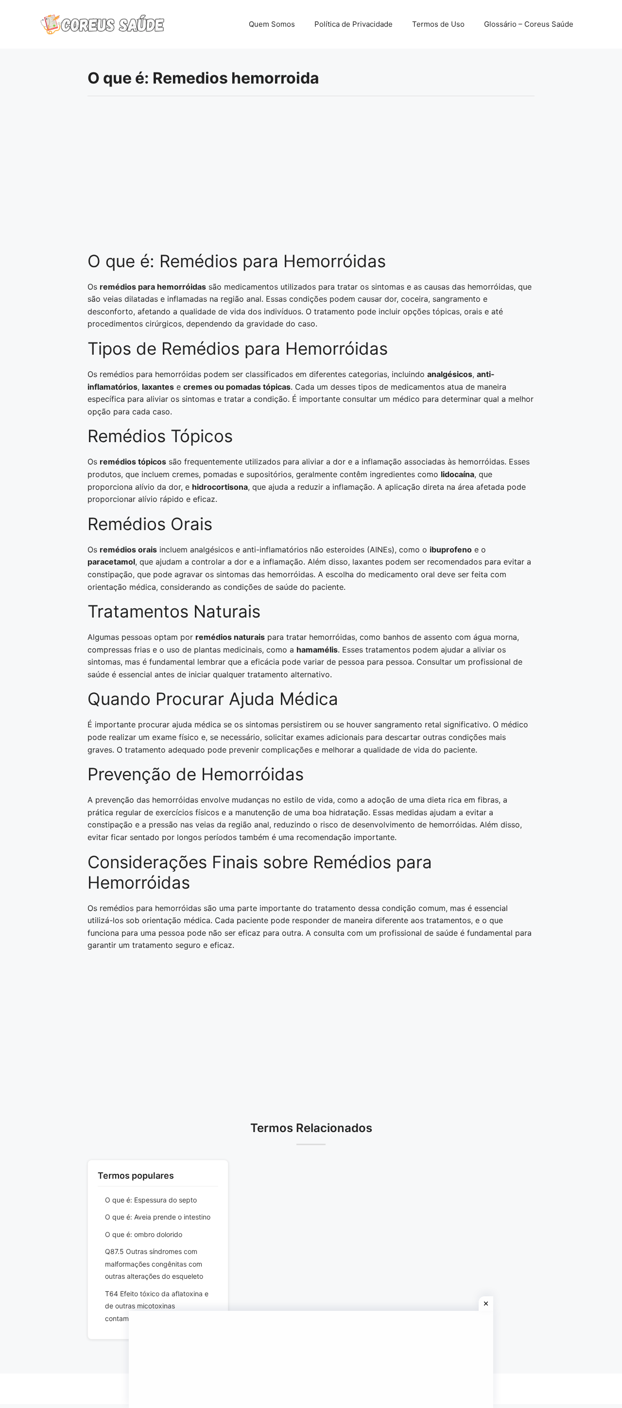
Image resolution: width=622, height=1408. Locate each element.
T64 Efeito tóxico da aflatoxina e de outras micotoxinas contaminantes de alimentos (156, 1305)
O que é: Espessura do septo (151, 1200)
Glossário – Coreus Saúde (528, 24)
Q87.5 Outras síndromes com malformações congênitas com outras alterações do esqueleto (154, 1263)
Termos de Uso (438, 24)
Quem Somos (272, 24)
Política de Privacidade (353, 24)
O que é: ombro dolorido (143, 1234)
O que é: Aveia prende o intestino (157, 1217)
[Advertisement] (311, 179)
